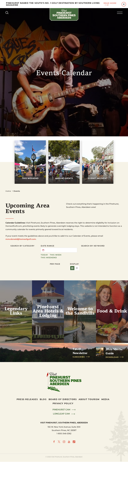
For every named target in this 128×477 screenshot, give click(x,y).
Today (44, 255)
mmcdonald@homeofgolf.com (21, 239)
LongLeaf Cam (61, 414)
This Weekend (49, 257)
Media (105, 399)
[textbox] (59, 250)
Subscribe (79, 357)
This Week (56, 255)
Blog (43, 399)
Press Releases (27, 399)
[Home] (64, 14)
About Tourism (89, 399)
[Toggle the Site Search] (7, 12)
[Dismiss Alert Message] (124, 4)
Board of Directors (63, 399)
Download (112, 357)
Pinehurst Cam (61, 410)
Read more (110, 3)
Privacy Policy (63, 403)
